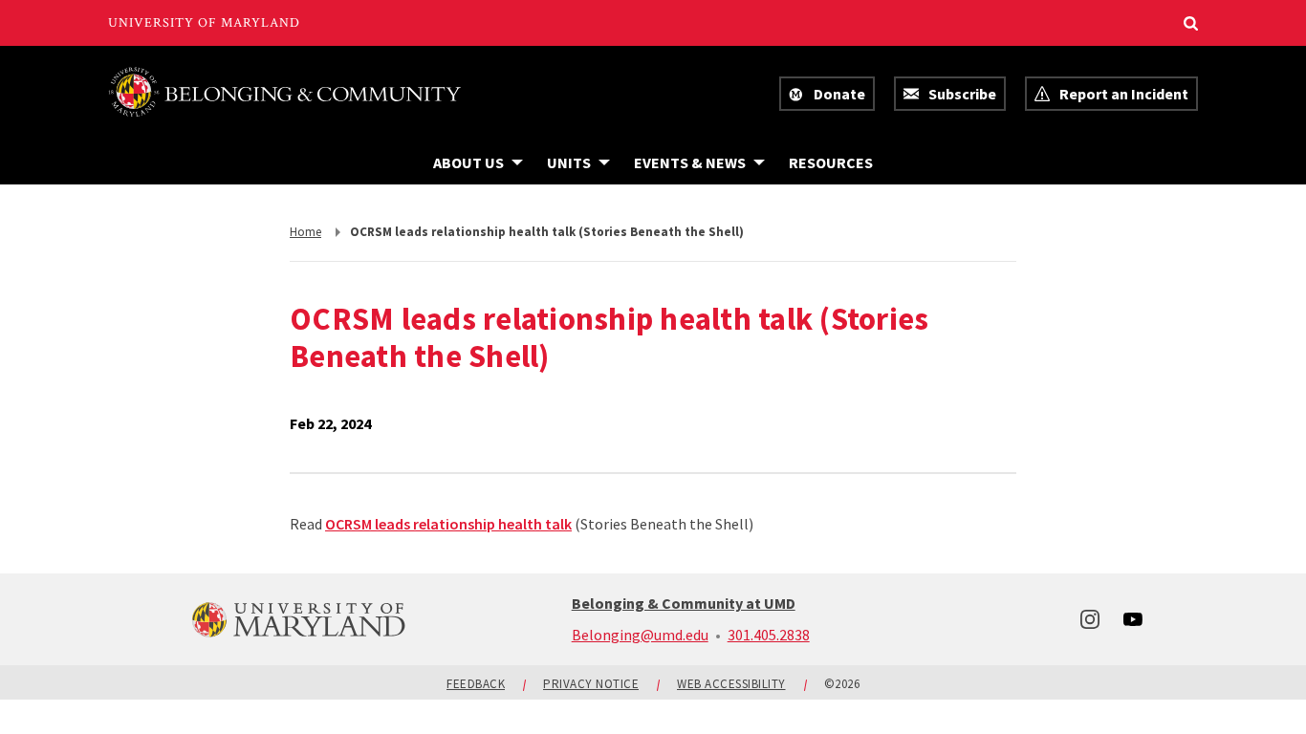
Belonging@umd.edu (640, 634)
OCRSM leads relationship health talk (448, 523)
